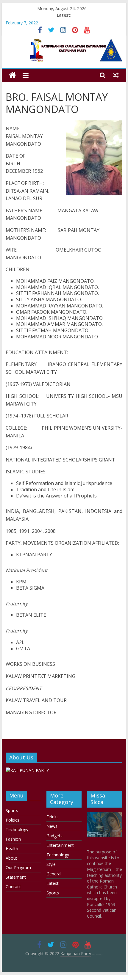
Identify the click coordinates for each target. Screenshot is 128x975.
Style (51, 864)
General (53, 874)
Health (12, 848)
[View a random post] (115, 75)
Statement (16, 877)
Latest (52, 883)
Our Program (18, 867)
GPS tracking (97, 954)
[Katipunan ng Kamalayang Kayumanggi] (12, 75)
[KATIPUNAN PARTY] (27, 770)
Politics (12, 820)
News (51, 826)
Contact (13, 886)
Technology (17, 829)
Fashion (13, 839)
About (11, 858)
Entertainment (60, 845)
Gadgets (54, 836)
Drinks (52, 816)
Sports (12, 810)
